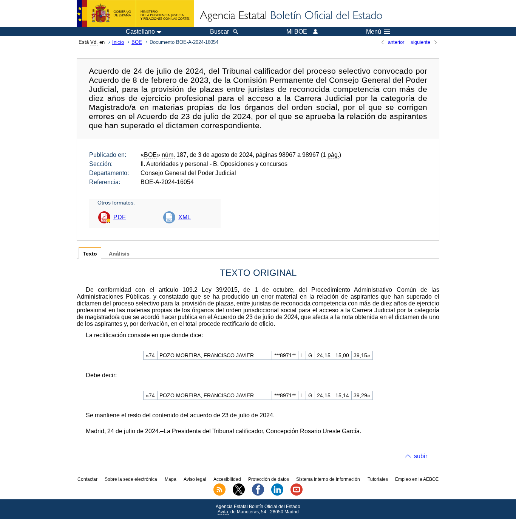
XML (184, 217)
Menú (373, 32)
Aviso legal (195, 479)
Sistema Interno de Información (328, 479)
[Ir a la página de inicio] (290, 16)
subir (420, 456)
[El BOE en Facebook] (258, 494)
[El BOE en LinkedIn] (277, 494)
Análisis (119, 254)
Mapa (170, 479)
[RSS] (219, 494)
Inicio (118, 42)
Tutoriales (378, 479)
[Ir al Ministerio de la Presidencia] (135, 13)
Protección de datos (268, 479)
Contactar (87, 479)
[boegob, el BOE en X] (239, 494)
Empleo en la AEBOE (417, 479)
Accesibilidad (227, 479)
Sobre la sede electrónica (131, 479)
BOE (136, 42)
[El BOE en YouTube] (296, 494)
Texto (90, 254)
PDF (119, 217)
